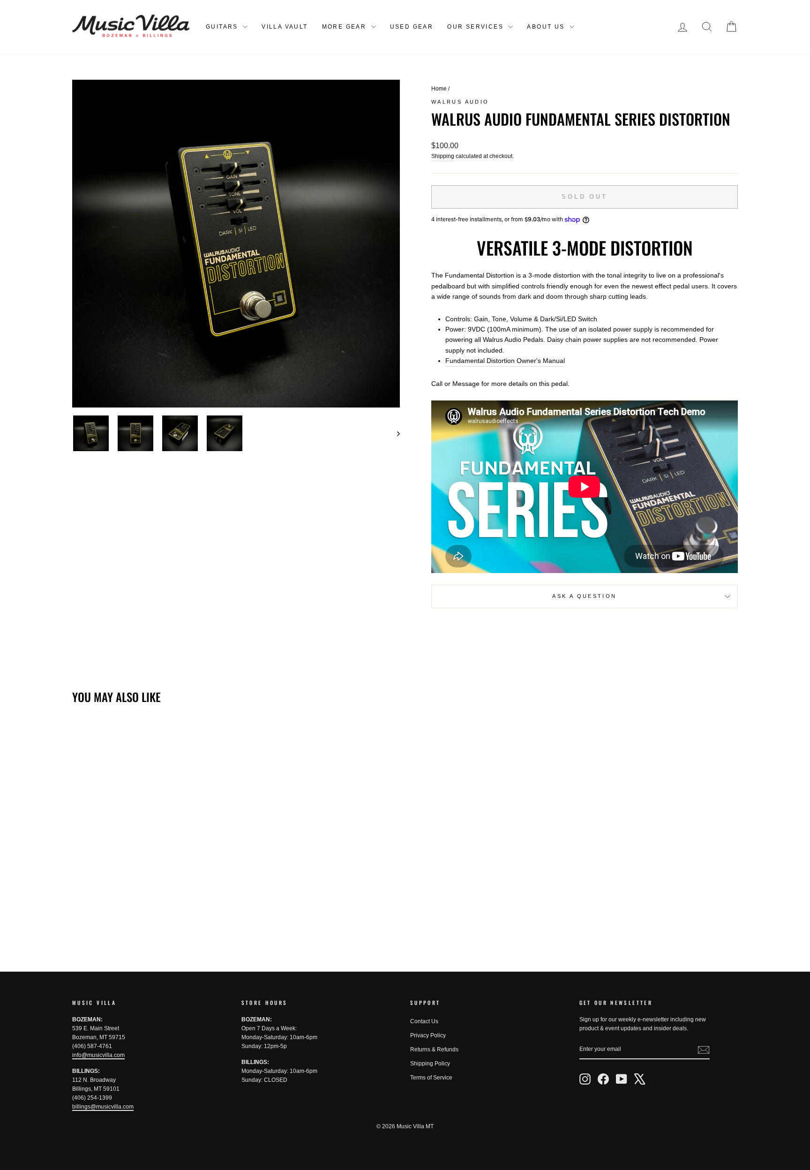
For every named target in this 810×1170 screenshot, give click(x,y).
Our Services (476, 26)
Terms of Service (431, 1077)
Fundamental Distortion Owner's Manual (505, 360)
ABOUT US (547, 26)
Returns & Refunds (434, 1049)
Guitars (223, 26)
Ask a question (584, 596)
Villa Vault (285, 26)
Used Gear (412, 26)
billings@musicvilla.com (103, 1106)
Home (439, 88)
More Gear (345, 26)
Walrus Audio (460, 102)
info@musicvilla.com (98, 1055)
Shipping (442, 156)
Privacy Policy (428, 1035)
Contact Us (424, 1021)
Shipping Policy (430, 1063)
